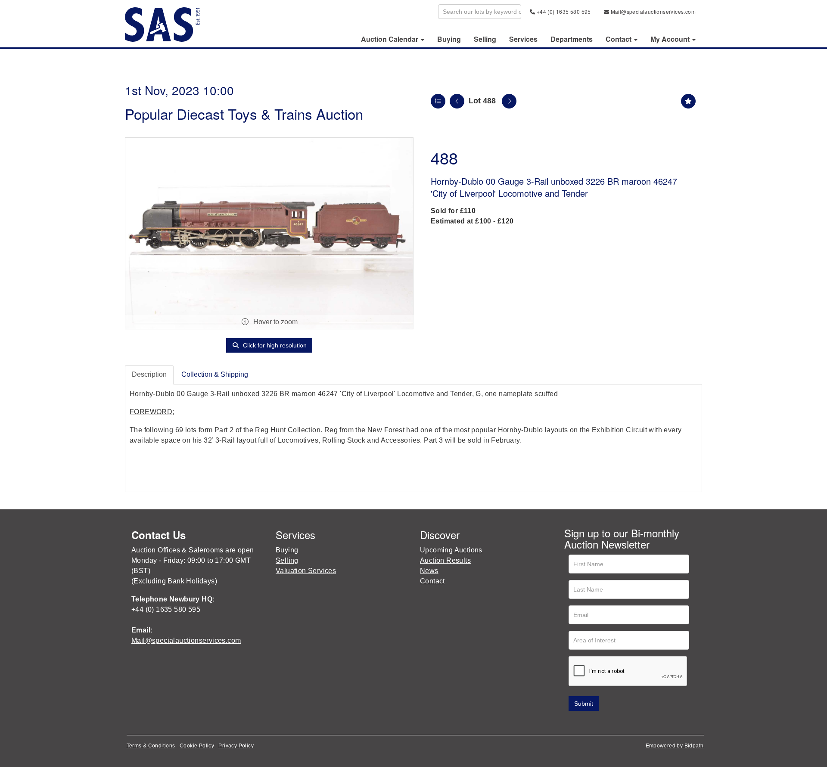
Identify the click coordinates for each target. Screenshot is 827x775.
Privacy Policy (236, 746)
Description (149, 374)
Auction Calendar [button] (390, 39)
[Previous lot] (457, 101)
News (429, 570)
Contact (432, 581)
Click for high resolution (274, 345)
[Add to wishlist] (688, 101)
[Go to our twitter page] (590, 723)
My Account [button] (670, 39)
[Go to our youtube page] (608, 723)
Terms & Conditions (151, 746)
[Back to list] (438, 101)
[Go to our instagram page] (626, 723)
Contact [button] (619, 39)
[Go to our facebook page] (572, 723)
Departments (571, 39)
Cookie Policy (197, 746)
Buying (449, 39)
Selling (485, 39)
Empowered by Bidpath (675, 746)
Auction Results (445, 560)
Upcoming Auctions (451, 550)
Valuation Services (306, 570)
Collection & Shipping (214, 374)
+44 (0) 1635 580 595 (563, 11)
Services (523, 39)
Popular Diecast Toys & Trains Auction (244, 113)
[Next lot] (509, 101)
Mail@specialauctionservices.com (652, 11)
